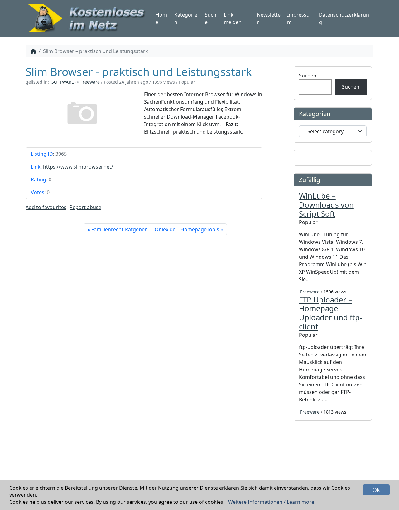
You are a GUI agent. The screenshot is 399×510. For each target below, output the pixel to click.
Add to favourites (46, 207)
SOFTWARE (62, 82)
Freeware (90, 82)
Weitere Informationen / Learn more (271, 501)
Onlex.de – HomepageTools (187, 229)
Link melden (233, 18)
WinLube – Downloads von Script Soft (326, 204)
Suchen (307, 75)
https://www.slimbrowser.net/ (78, 166)
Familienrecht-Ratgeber (119, 229)
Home (161, 18)
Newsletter (269, 18)
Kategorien (185, 18)
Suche (210, 18)
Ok (376, 490)
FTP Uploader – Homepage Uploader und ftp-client (330, 312)
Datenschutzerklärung (344, 18)
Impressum (298, 18)
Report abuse (85, 207)
